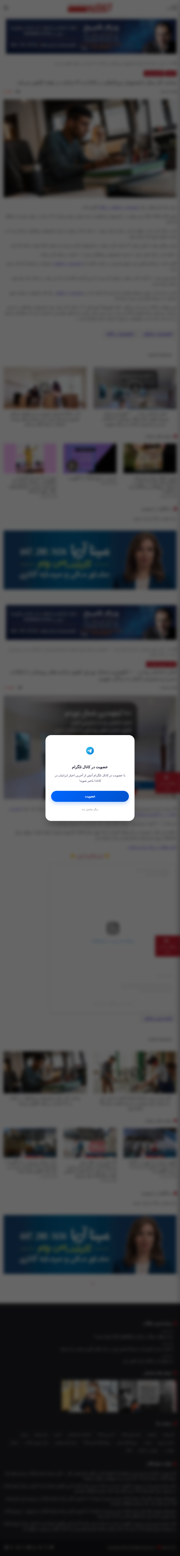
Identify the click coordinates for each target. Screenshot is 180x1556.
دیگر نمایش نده (90, 809)
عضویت (90, 796)
